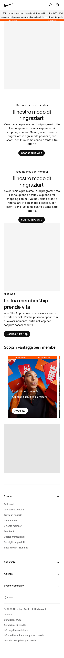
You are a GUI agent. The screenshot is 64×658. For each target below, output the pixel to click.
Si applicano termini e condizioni (39, 17)
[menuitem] (9, 615)
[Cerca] (50, 5)
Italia (10, 597)
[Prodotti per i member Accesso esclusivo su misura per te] (32, 387)
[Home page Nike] (9, 5)
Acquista (59, 17)
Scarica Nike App (31, 153)
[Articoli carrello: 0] (57, 5)
